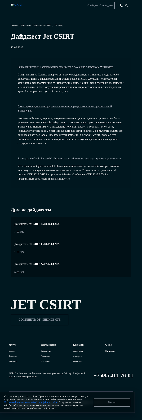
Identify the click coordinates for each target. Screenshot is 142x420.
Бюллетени (45, 356)
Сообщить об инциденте (100, 5)
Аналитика (45, 361)
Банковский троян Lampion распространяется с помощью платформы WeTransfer (65, 66)
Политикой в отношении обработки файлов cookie (30, 402)
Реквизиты (77, 361)
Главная (14, 25)
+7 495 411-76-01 (113, 375)
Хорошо (112, 402)
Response (13, 356)
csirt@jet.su (78, 351)
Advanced (13, 361)
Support (12, 351)
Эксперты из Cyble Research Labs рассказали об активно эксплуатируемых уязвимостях (69, 158)
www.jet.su (77, 356)
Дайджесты (26, 25)
